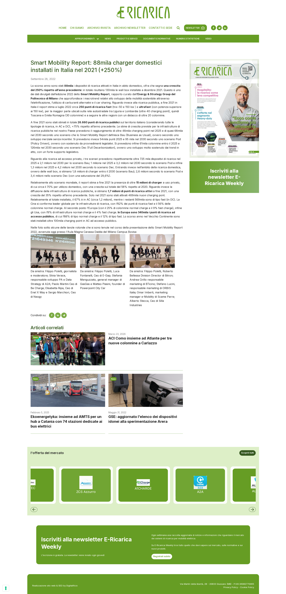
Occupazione (104, 111)
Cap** (100, 136)
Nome (147, 85)
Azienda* (149, 98)
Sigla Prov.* (150, 136)
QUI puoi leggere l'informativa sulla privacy (143, 70)
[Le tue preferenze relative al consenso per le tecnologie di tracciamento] (6, 588)
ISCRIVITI (143, 200)
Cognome (102, 98)
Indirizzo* (102, 123)
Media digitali (103, 161)
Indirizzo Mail (104, 85)
